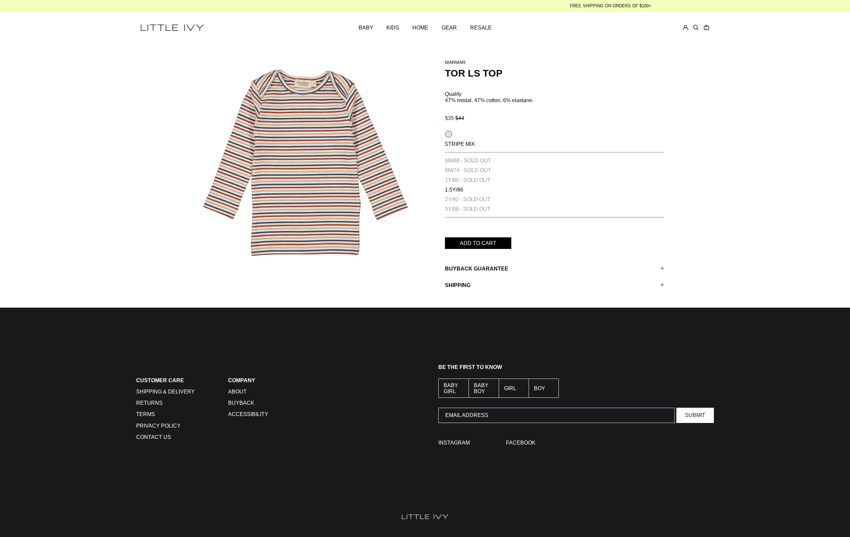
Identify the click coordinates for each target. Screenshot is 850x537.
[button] (707, 27)
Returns (149, 403)
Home (420, 27)
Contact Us (153, 437)
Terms (145, 414)
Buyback (241, 403)
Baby (366, 27)
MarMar (455, 62)
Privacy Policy (158, 426)
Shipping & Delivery (165, 391)
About (237, 391)
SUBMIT (695, 415)
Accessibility (248, 414)
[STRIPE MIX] (449, 134)
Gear (449, 27)
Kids (392, 27)
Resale (481, 27)
